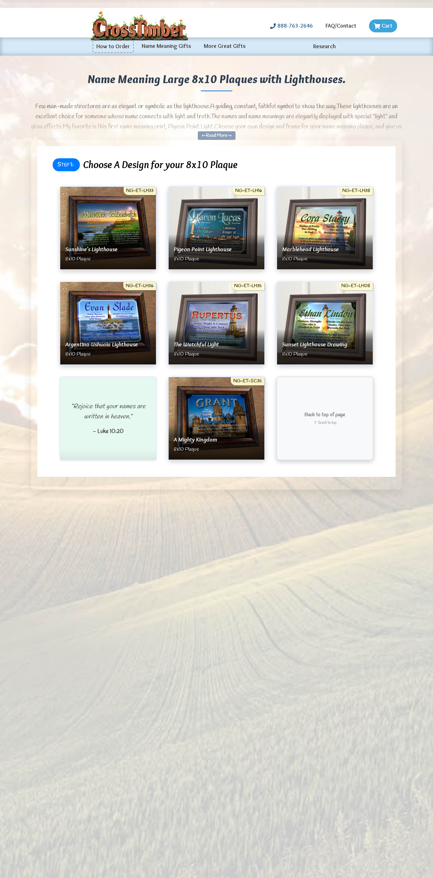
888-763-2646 (295, 25)
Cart (387, 25)
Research (324, 46)
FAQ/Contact (341, 25)
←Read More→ (217, 136)
